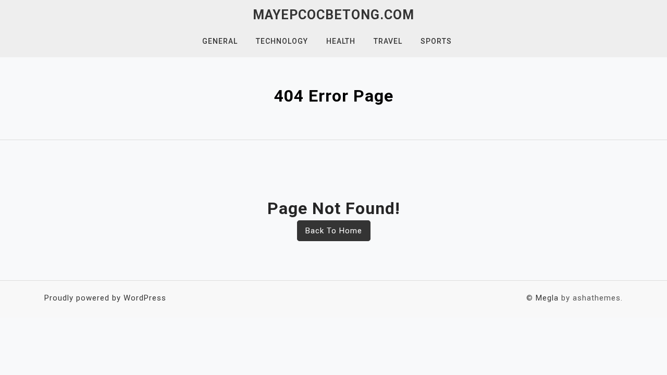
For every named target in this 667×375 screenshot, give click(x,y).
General (220, 41)
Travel (388, 41)
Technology (282, 41)
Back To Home (333, 230)
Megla (547, 298)
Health (340, 41)
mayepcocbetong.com (333, 14)
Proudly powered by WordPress (105, 298)
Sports (436, 41)
